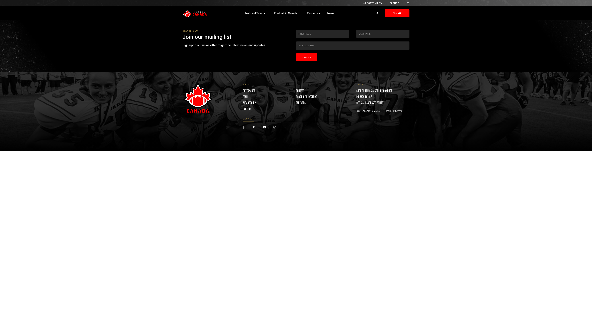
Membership (249, 103)
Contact (300, 91)
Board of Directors (306, 97)
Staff (246, 97)
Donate (397, 13)
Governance (249, 91)
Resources (313, 13)
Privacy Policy (364, 97)
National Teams (255, 13)
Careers (247, 109)
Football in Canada (286, 13)
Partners (301, 103)
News (330, 13)
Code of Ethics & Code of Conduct (374, 91)
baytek (398, 111)
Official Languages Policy (370, 103)
